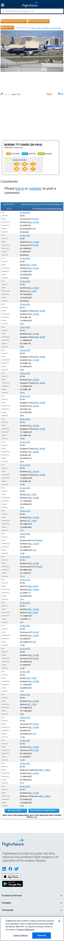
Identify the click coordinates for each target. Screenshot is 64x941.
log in (19, 188)
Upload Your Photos (39, 21)
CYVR (35, 219)
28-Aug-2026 (25, 396)
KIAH (40, 540)
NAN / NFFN (33, 586)
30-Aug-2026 (25, 304)
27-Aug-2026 (25, 442)
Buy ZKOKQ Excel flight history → (43, 810)
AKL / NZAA (33, 222)
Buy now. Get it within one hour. (49, 208)
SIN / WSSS (40, 311)
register (35, 188)
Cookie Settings (20, 935)
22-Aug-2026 (25, 626)
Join (35, 817)
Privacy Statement (25, 929)
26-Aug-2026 (25, 488)
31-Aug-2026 (25, 213)
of (29, 154)
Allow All (41, 935)
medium (6, 94)
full (19, 94)
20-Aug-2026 (25, 718)
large (14, 94)
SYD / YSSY (31, 265)
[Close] (59, 921)
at (45, 154)
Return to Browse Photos (15, 21)
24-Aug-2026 (25, 534)
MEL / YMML (45, 770)
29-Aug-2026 (25, 350)
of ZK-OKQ (13, 154)
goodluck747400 (19, 160)
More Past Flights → (16, 810)
